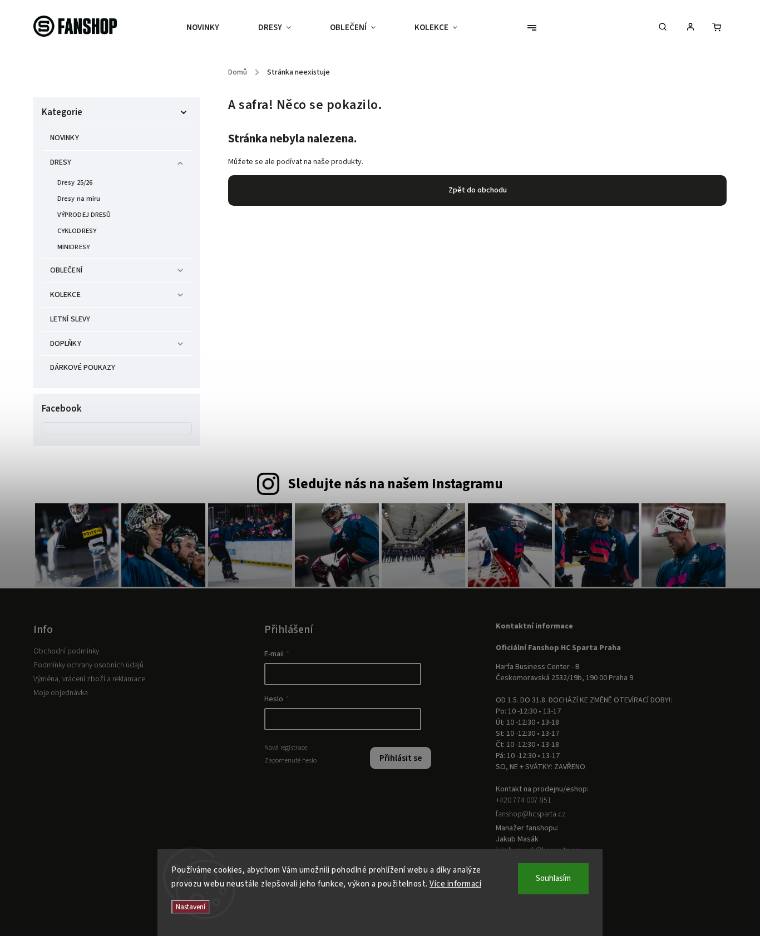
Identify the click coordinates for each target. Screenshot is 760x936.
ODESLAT (487, 551)
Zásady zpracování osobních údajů (487, 577)
